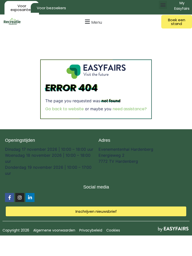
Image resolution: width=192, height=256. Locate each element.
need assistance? (129, 109)
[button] (163, 5)
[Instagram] (19, 197)
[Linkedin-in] (30, 197)
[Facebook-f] (9, 197)
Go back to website (64, 109)
